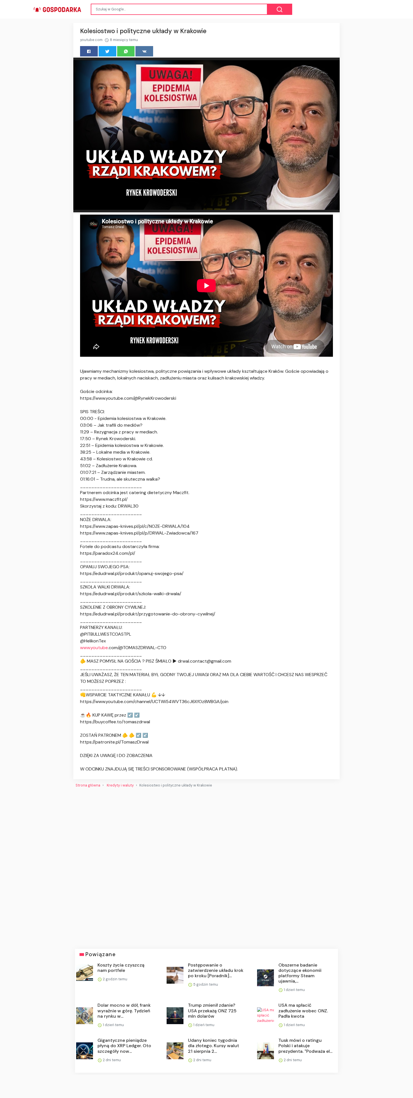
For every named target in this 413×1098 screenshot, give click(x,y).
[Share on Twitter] (107, 51)
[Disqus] (206, 866)
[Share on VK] (144, 51)
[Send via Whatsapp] (126, 51)
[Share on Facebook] (89, 51)
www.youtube (94, 648)
